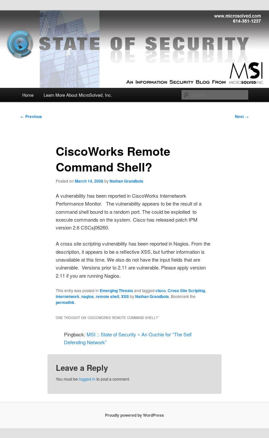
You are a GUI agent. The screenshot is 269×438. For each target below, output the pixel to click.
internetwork (67, 296)
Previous (31, 116)
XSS (125, 296)
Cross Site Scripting (186, 290)
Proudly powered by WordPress (134, 415)
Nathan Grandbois (126, 181)
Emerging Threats (116, 290)
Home (27, 95)
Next (242, 116)
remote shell (107, 296)
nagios (87, 296)
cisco (160, 290)
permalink (65, 302)
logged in (87, 379)
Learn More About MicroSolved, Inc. (78, 95)
